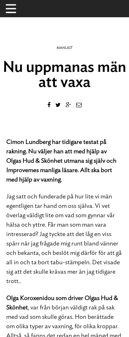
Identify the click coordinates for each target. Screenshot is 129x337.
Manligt (65, 48)
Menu (14, 8)
